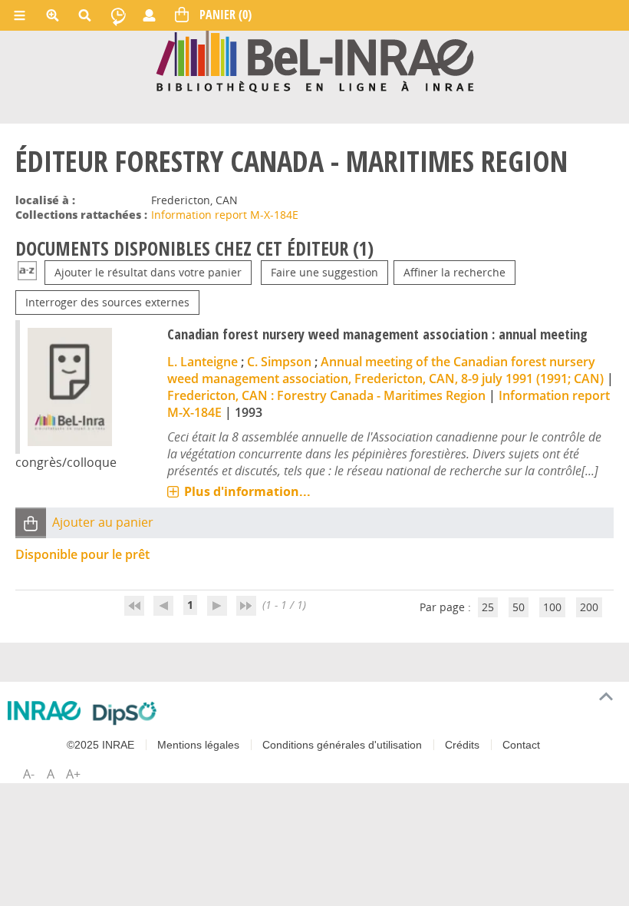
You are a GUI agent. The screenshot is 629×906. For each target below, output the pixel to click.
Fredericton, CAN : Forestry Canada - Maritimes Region (326, 395)
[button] (30, 522)
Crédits (462, 745)
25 (488, 607)
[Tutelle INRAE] (44, 710)
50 (518, 607)
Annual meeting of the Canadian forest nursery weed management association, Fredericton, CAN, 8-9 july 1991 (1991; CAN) (385, 370)
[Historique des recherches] (118, 15)
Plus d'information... (247, 491)
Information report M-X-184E (224, 214)
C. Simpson (279, 361)
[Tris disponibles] (27, 272)
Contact (521, 745)
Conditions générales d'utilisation (342, 745)
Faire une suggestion (324, 272)
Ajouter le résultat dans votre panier (148, 272)
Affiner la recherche (454, 272)
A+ (73, 773)
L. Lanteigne (202, 361)
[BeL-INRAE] (315, 60)
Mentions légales (198, 745)
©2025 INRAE (100, 745)
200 (589, 607)
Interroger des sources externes (107, 302)
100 (552, 607)
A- (29, 773)
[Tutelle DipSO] (124, 713)
